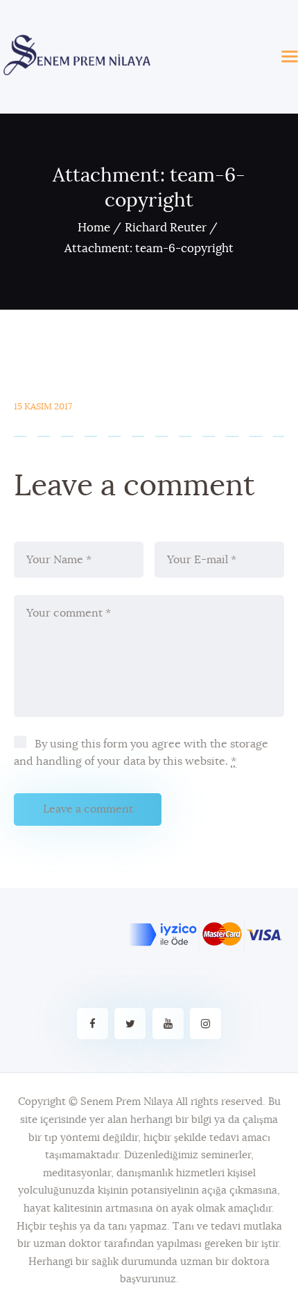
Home (94, 227)
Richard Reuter (166, 227)
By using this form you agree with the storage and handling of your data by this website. (141, 753)
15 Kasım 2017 (43, 406)
